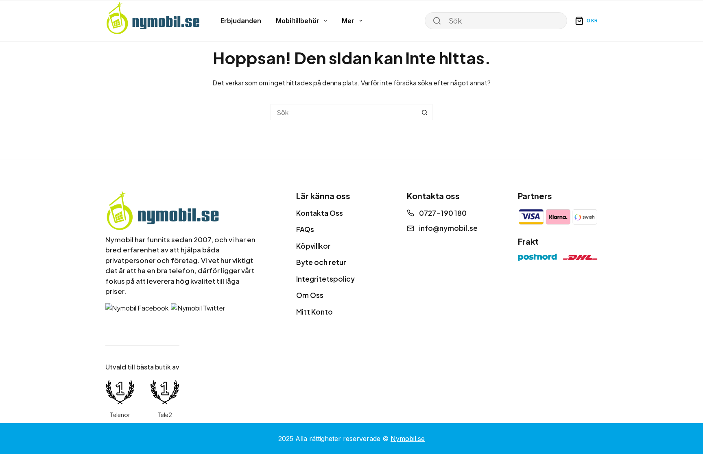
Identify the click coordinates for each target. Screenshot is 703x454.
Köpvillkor (313, 245)
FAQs (305, 229)
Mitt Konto (314, 311)
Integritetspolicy (325, 278)
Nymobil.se (408, 438)
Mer (348, 21)
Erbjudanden (241, 21)
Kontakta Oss (319, 213)
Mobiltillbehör (297, 21)
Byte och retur (321, 262)
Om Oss (309, 295)
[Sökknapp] (425, 112)
